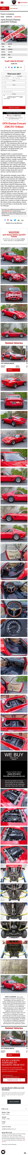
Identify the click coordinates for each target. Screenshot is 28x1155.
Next (26, 358)
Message (14, 93)
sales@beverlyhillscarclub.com (12, 1077)
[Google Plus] (11, 68)
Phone (14, 84)
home (2, 16)
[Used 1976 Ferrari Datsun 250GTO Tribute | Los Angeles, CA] (14, 256)
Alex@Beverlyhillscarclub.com (14, 776)
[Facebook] (5, 68)
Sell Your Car (13, 8)
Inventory (9, 16)
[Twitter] (14, 68)
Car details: (17, 16)
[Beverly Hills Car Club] (14, 5)
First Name (8, 76)
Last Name (19, 76)
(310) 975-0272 (7, 211)
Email (14, 80)
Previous (2, 358)
